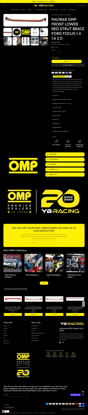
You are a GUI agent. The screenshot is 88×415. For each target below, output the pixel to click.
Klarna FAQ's (6, 343)
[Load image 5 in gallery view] (44, 32)
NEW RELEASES (35, 326)
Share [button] (54, 136)
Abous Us (5, 326)
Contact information (51, 412)
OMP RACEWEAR (54, 275)
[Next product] (83, 304)
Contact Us (5, 340)
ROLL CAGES (34, 338)
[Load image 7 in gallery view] (17, 41)
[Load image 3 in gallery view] (26, 32)
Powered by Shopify (15, 412)
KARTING (33, 330)
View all (44, 283)
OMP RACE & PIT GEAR (74, 276)
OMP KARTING (32, 275)
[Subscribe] (54, 242)
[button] (4, 5)
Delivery (5, 330)
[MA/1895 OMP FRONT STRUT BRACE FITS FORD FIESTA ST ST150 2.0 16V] (75, 299)
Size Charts (6, 328)
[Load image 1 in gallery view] (7, 32)
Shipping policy (43, 412)
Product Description (59, 76)
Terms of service (36, 412)
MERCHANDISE (34, 340)
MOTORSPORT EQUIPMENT (37, 333)
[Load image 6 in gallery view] (7, 41)
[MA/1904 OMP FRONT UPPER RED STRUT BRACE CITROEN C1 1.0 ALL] (54, 299)
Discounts (5, 335)
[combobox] (5, 411)
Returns (5, 333)
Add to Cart (13, 314)
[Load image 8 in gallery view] (26, 41)
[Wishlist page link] (78, 5)
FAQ (4, 338)
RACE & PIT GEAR (35, 335)
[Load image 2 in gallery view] (17, 32)
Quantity (53, 49)
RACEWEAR (34, 328)
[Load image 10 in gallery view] (44, 41)
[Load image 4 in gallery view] (35, 32)
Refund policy (23, 412)
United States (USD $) (9, 407)
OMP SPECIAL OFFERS (10, 276)
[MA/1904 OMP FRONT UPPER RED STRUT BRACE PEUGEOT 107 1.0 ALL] (34, 299)
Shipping (59, 44)
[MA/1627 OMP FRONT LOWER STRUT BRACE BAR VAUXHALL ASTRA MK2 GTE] (13, 299)
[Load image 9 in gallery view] (35, 41)
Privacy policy (29, 412)
